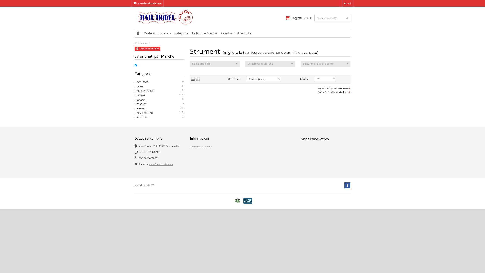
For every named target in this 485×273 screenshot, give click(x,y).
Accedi (347, 3)
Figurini (160, 108)
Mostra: (304, 79)
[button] (215, 64)
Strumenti (145, 43)
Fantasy (160, 104)
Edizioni (160, 99)
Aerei (160, 86)
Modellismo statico (157, 33)
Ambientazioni (160, 91)
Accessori (160, 82)
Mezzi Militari (160, 113)
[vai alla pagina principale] (164, 23)
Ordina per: (234, 79)
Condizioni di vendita (236, 33)
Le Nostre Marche (204, 33)
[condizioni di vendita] (237, 201)
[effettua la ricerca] (347, 18)
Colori (160, 95)
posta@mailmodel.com (149, 3)
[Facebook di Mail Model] (347, 185)
